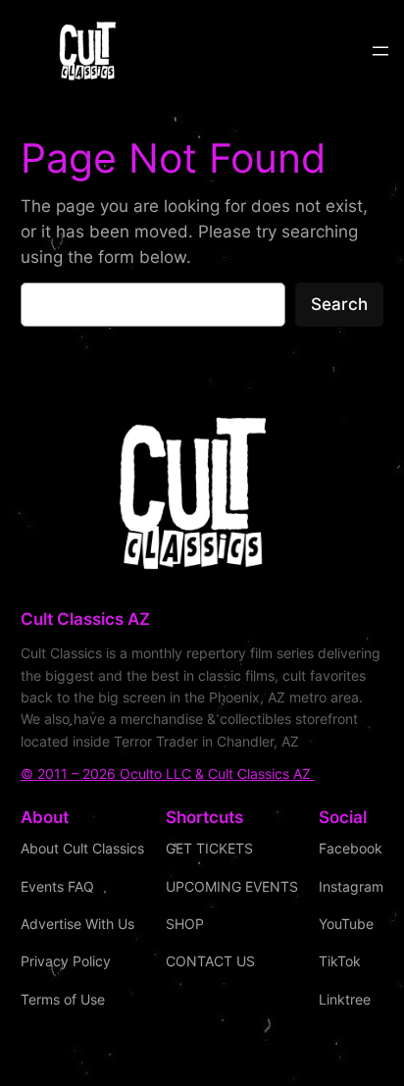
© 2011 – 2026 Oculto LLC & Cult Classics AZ (168, 773)
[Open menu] (380, 51)
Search (339, 304)
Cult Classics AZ (85, 619)
